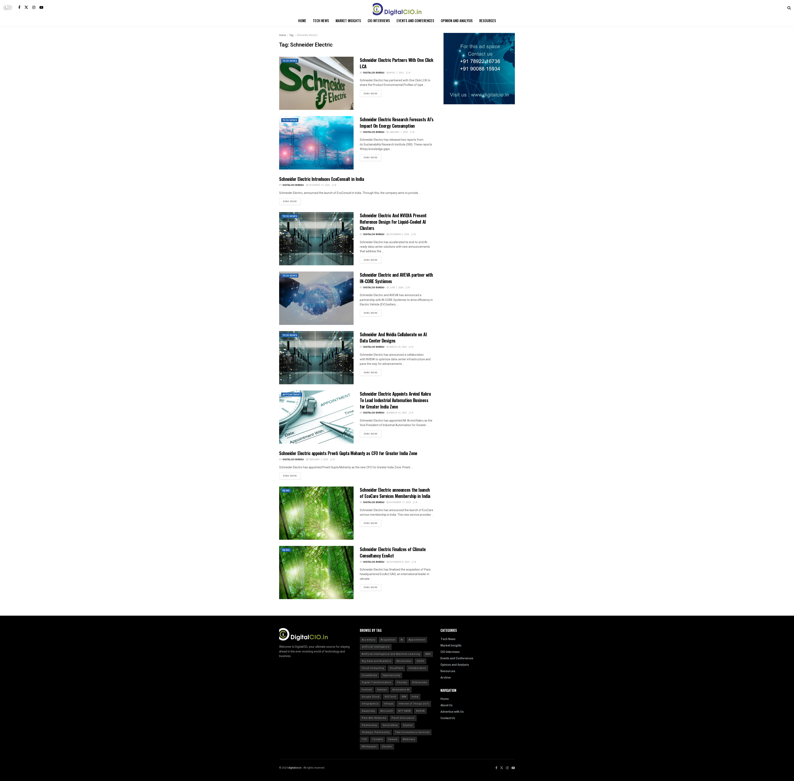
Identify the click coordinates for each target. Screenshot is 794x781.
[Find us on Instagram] (33, 7)
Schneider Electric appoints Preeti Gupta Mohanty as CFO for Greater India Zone (348, 453)
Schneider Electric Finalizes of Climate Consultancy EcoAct (393, 552)
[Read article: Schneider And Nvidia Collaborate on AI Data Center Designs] (316, 357)
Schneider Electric (307, 35)
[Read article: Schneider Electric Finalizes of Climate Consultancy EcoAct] (316, 572)
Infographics (370, 703)
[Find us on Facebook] (19, 7)
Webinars (409, 739)
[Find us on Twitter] (26, 7)
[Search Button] (789, 7)
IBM (404, 696)
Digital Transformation (376, 682)
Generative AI (401, 689)
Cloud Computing (373, 668)
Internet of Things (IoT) (414, 703)
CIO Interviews (379, 20)
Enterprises (419, 682)
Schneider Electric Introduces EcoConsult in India (321, 178)
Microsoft (386, 711)
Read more (372, 92)
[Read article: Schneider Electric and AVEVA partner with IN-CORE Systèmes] (316, 298)
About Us (446, 705)
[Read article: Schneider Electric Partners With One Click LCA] (316, 83)
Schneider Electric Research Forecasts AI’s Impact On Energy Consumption (397, 122)
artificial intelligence (376, 647)
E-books (402, 682)
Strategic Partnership (376, 732)
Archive (445, 677)
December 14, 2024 (319, 185)
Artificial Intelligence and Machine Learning (391, 654)
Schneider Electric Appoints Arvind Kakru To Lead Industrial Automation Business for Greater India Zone (395, 400)
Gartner (382, 689)
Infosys (388, 703)
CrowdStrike (369, 675)
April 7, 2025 (396, 72)
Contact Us (447, 718)
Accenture (368, 640)
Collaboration (417, 668)
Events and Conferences (415, 20)
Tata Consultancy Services (412, 732)
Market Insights (348, 20)
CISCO (420, 661)
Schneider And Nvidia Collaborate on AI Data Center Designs (393, 337)
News (286, 491)
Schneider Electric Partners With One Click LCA (396, 63)
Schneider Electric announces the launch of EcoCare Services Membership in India (395, 492)
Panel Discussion (403, 718)
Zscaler (387, 746)
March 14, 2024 (398, 413)
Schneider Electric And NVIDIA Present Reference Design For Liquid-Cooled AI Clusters (393, 221)
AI (402, 640)
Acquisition (388, 640)
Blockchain (404, 661)
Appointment (291, 395)
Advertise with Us (452, 712)
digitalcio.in (294, 768)
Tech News (321, 20)
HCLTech (390, 696)
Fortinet (367, 689)
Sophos (408, 725)
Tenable (377, 739)
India (415, 696)
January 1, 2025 (398, 132)
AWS (428, 654)
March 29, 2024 (398, 347)
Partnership (369, 725)
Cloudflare (396, 668)
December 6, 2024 (399, 234)
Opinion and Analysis (457, 20)
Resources (487, 20)
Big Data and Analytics (376, 661)
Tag (291, 35)
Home (302, 20)
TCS (364, 739)
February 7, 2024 (318, 459)
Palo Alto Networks (374, 718)
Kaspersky (368, 711)
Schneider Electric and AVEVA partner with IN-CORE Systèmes (396, 277)
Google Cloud (370, 696)
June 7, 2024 (396, 287)
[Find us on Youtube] (41, 7)
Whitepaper (369, 746)
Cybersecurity (391, 675)
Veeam (392, 739)
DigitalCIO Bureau (373, 72)
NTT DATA (404, 711)
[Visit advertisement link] (479, 68)
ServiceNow (390, 725)
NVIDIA (420, 711)
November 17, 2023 (400, 502)
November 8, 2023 (399, 562)
